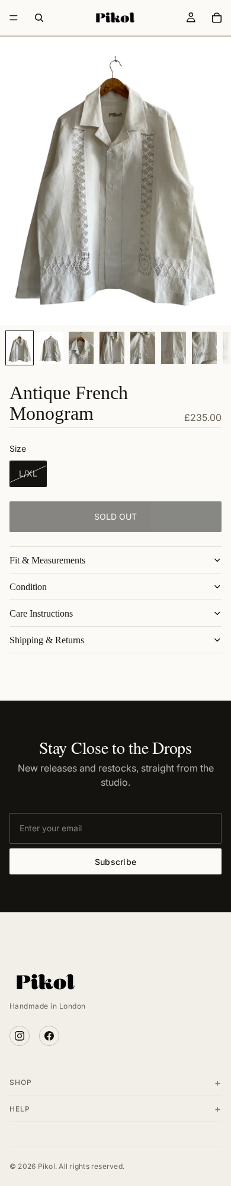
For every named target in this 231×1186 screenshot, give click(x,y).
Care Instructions (41, 613)
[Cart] (217, 18)
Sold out (115, 516)
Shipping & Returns (46, 640)
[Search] (39, 18)
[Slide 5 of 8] (143, 348)
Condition (28, 587)
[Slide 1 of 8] (20, 348)
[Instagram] (19, 1036)
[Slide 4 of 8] (112, 348)
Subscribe (116, 862)
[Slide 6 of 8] (174, 348)
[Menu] (13, 17)
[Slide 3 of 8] (81, 348)
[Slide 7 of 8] (204, 348)
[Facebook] (49, 1036)
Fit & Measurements (47, 560)
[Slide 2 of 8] (50, 348)
